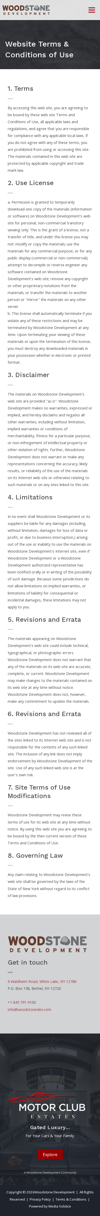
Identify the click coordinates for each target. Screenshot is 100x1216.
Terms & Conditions (71, 1199)
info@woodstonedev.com (29, 1009)
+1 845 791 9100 (22, 1002)
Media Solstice (59, 1206)
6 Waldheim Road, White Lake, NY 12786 (42, 981)
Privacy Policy (40, 1199)
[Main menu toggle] (91, 10)
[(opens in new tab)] (50, 1104)
